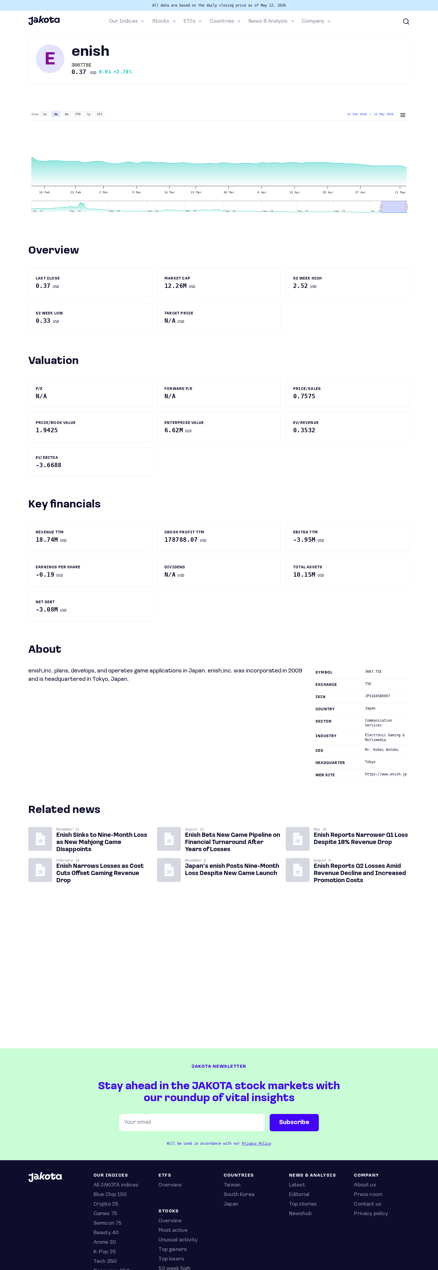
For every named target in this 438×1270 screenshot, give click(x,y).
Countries (222, 21)
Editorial (299, 1195)
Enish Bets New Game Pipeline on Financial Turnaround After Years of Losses (232, 842)
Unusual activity (178, 1240)
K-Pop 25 (105, 1252)
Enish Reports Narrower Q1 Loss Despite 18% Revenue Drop (361, 838)
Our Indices (123, 21)
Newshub (300, 1214)
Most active (173, 1230)
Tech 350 (105, 1261)
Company (313, 21)
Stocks (161, 21)
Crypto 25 (106, 1204)
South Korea (239, 1195)
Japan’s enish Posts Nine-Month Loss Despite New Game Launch (232, 869)
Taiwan (232, 1185)
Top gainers (173, 1249)
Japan (231, 1204)
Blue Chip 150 (110, 1195)
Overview (170, 1221)
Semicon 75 (108, 1223)
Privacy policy (371, 1214)
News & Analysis (268, 21)
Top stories (303, 1204)
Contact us (367, 1204)
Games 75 (105, 1214)
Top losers (171, 1259)
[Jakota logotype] (44, 24)
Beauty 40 (106, 1233)
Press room (368, 1195)
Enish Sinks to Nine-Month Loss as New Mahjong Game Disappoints (101, 842)
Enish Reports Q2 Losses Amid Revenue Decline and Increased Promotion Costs (360, 873)
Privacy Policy (256, 1143)
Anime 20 (105, 1242)
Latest (297, 1185)
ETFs (189, 21)
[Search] (406, 21)
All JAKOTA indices (116, 1185)
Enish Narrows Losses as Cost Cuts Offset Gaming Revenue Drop (100, 873)
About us (365, 1185)
